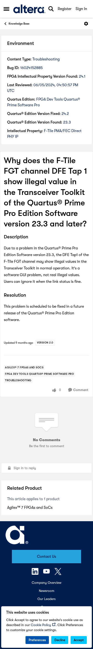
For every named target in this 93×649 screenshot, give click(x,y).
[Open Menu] (86, 23)
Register (65, 9)
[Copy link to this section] (32, 237)
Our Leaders (46, 599)
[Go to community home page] (29, 9)
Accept (79, 640)
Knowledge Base (19, 23)
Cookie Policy (41, 625)
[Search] (51, 9)
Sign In (81, 9)
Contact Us (46, 556)
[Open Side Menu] (6, 8)
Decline (59, 640)
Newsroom (46, 591)
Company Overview (46, 583)
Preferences (37, 640)
